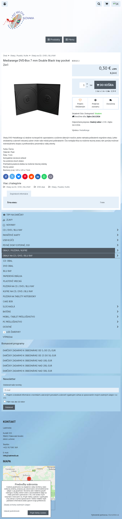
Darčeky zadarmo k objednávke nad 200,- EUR (27, 365)
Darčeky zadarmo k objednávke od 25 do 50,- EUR (29, 355)
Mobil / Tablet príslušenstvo (19, 316)
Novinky (10, 224)
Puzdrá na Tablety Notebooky (19, 296)
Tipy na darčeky (15, 214)
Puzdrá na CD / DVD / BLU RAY (18, 286)
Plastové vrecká (12, 281)
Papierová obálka (12, 276)
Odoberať (9, 407)
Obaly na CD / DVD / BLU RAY (18, 187)
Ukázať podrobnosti (11, 511)
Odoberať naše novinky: (12, 384)
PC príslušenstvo (12, 321)
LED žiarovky (13, 331)
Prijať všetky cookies (38, 513)
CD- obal (7, 260)
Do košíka (106, 85)
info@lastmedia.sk (10, 455)
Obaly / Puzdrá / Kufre (61, 187)
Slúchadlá (9, 306)
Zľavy (9, 219)
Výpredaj (7, 336)
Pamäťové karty (11, 234)
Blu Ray (7, 270)
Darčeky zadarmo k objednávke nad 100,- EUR (27, 360)
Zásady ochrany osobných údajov (17, 504)
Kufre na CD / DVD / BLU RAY (18, 291)
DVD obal (41, 187)
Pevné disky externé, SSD (16, 245)
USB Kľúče (8, 240)
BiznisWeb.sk (113, 514)
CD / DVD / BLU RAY (12, 229)
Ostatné (7, 326)
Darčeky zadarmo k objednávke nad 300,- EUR (27, 370)
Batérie (7, 311)
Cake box (8, 301)
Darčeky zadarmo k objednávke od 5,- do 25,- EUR (29, 350)
